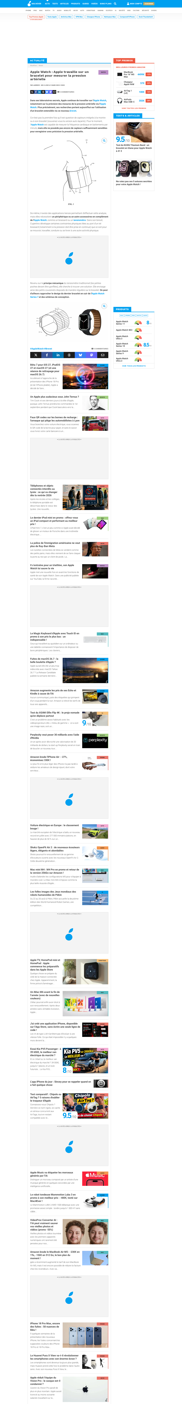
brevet (73, 110)
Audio (59, 10)
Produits (75, 4)
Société (122, 10)
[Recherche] (115, 3)
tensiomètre (80, 220)
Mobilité (67, 10)
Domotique (91, 10)
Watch (47, 10)
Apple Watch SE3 (124, 330)
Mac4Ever (33, 65)
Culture (136, 10)
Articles (64, 4)
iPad (35, 10)
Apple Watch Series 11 (122, 322)
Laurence (36, 85)
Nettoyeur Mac (110, 17)
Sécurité (145, 10)
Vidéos (94, 4)
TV (53, 10)
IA (115, 10)
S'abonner (149, 4)
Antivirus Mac (66, 17)
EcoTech (109, 10)
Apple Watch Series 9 (122, 352)
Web (128, 10)
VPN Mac (79, 17)
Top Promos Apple (36, 17)
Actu (47, 4)
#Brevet (48, 348)
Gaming (100, 10)
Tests (55, 4)
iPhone (28, 10)
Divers (153, 10)
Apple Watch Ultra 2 (122, 359)
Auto (82, 10)
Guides (85, 4)
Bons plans (105, 4)
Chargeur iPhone (93, 17)
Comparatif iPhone (127, 17)
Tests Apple (52, 17)
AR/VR (75, 10)
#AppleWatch (37, 348)
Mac (41, 10)
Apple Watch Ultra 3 (122, 337)
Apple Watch (100, 100)
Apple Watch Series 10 (122, 344)
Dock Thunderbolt (146, 17)
